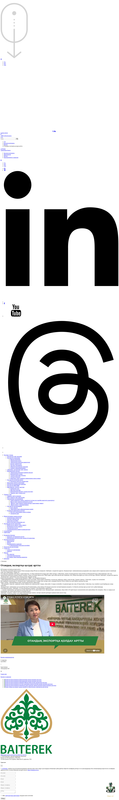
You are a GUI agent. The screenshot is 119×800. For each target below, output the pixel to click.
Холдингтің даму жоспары (14, 456)
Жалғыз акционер (15, 459)
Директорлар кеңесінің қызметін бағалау (21, 472)
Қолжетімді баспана (9, 535)
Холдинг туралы (8, 455)
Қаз (5, 63)
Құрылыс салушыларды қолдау (15, 536)
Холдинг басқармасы (16, 465)
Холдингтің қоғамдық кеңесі (15, 480)
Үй (5, 141)
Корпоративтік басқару (13, 471)
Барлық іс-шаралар (6, 677)
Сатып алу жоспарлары (13, 549)
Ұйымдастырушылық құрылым (19, 466)
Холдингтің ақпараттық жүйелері (16, 484)
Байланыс (6, 558)
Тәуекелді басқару (15, 477)
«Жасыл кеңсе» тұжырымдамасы (19, 504)
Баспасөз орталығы (9, 143)
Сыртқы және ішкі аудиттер (18, 475)
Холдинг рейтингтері (13, 519)
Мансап (6, 552)
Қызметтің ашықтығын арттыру (16, 510)
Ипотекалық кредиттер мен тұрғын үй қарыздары (21, 538)
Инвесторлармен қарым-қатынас (13, 516)
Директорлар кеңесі (15, 461)
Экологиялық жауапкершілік (15, 499)
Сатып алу (7, 548)
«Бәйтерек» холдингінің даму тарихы (17, 469)
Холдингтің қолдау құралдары (12, 523)
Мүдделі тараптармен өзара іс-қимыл (20, 512)
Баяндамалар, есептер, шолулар (15, 487)
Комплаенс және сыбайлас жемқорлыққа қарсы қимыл (25, 478)
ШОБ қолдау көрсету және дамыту (16, 525)
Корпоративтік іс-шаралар (11, 157)
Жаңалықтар (7, 154)
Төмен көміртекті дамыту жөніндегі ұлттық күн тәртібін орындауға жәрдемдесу (32, 500)
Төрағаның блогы (6, 150)
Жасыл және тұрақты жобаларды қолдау (21, 502)
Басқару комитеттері (16, 463)
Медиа (6, 144)
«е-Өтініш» (5, 768)
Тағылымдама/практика (13, 555)
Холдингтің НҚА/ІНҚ (13, 485)
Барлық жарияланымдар (7, 657)
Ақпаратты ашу (14, 513)
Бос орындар (10, 554)
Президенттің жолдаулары (11, 547)
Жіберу (3, 798)
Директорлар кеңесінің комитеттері (20, 462)
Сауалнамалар (8, 531)
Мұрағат (9, 551)
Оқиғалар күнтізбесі (12, 520)
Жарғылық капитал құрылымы (15, 482)
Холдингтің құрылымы (13, 458)
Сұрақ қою (4, 674)
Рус (5, 62)
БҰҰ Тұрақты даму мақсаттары (16, 497)
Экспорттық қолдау (12, 528)
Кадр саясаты (14, 507)
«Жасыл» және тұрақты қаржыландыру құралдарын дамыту (27, 503)
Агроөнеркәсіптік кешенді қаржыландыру (18, 529)
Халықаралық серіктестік (14, 517)
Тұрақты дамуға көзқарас (14, 496)
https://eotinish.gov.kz (33, 770)
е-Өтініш (3, 149)
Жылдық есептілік (15, 490)
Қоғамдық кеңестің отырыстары (19, 481)
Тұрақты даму (8, 494)
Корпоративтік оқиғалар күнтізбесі (20, 545)
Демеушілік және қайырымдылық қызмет (21, 509)
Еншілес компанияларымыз (18, 468)
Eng (5, 65)
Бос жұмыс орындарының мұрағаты (17, 557)
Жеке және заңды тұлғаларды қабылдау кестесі (14, 755)
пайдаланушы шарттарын (12, 795)
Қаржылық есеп (14, 488)
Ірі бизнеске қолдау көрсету (14, 526)
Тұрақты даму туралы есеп (17, 493)
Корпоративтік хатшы (16, 474)
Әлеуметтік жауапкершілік (14, 506)
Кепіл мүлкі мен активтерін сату (16, 522)
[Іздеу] (53, 131)
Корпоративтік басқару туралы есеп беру (21, 491)
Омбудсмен (7, 532)
